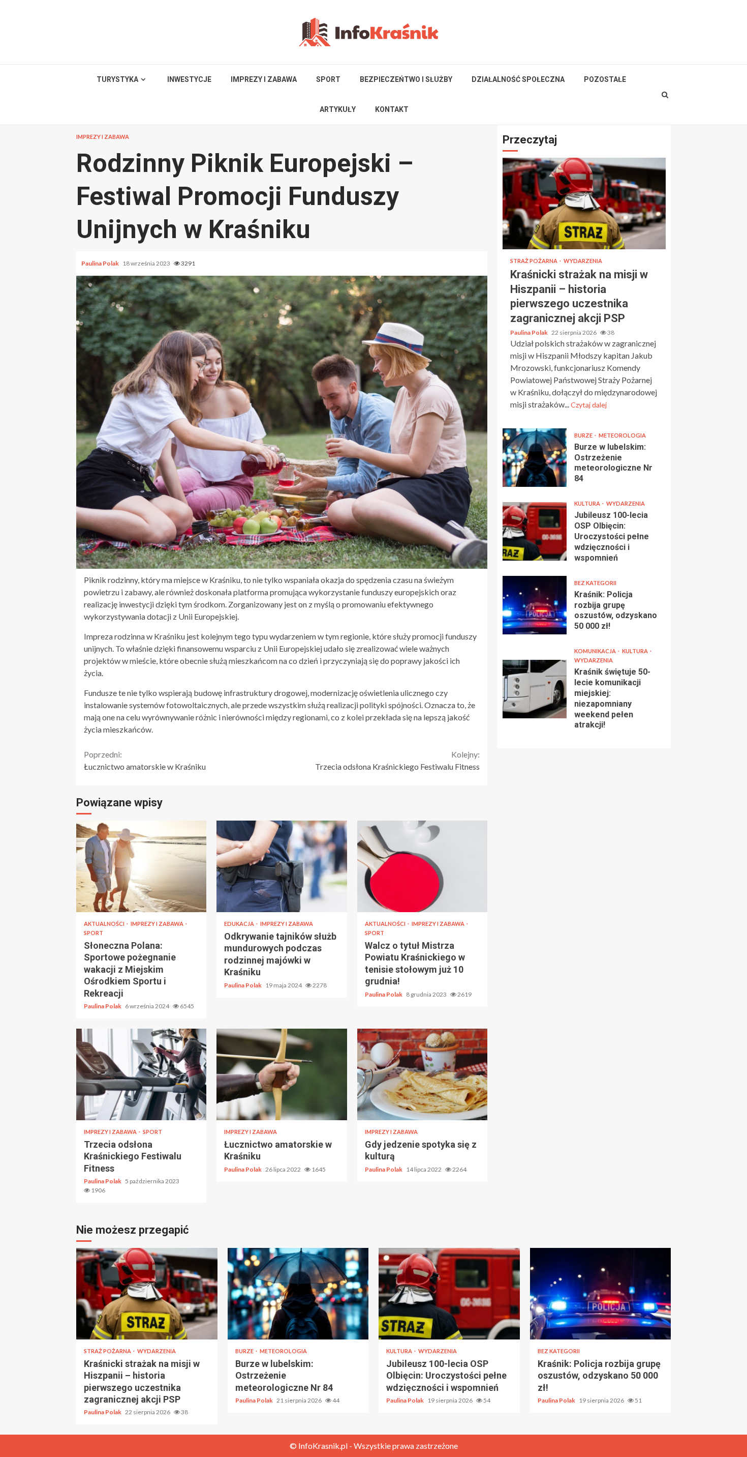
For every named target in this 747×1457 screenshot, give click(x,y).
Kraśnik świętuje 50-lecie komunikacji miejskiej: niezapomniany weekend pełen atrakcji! (535, 688)
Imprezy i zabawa (264, 79)
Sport (328, 79)
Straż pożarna (534, 261)
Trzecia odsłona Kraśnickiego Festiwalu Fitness (397, 760)
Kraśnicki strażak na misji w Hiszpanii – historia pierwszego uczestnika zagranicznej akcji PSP (584, 203)
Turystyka (117, 79)
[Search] (665, 94)
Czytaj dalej (589, 404)
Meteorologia (622, 435)
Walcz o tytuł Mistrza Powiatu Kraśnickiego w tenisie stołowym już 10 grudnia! (422, 866)
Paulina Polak (100, 263)
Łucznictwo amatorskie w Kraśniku (145, 760)
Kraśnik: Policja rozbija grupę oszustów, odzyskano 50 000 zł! (535, 605)
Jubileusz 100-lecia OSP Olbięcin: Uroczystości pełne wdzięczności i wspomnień (535, 531)
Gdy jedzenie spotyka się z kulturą (422, 1074)
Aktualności (105, 923)
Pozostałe (605, 79)
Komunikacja (595, 651)
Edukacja (239, 923)
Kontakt (392, 109)
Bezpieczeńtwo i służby (406, 79)
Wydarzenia (583, 261)
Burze (584, 435)
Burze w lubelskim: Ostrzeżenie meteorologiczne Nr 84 (535, 457)
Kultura (587, 503)
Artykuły (338, 109)
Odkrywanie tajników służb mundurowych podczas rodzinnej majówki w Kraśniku (281, 866)
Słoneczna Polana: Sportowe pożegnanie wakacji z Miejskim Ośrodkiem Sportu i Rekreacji (141, 866)
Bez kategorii (595, 582)
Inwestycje (189, 79)
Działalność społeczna (518, 79)
